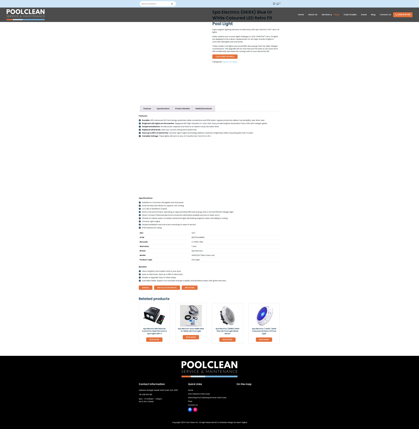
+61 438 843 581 (145, 394)
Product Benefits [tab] (182, 108)
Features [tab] (147, 108)
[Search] (172, 3)
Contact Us (385, 14)
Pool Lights (232, 62)
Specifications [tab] (163, 108)
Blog (373, 14)
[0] (277, 3)
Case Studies (350, 14)
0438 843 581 (403, 14)
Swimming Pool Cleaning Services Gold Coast (207, 397)
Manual (145, 287)
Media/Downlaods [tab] (204, 108)
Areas (364, 14)
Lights (225, 62)
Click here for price (225, 56)
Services (326, 14)
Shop (336, 14)
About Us (312, 14)
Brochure (189, 287)
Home (301, 14)
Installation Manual (167, 287)
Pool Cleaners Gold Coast (199, 394)
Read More (154, 339)
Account (274, 3)
